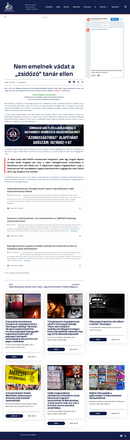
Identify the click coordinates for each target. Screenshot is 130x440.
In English (49, 7)
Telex (7, 273)
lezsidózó (57, 91)
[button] (70, 81)
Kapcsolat (115, 7)
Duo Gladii (87, 7)
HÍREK (58, 7)
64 (95, 7)
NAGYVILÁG (76, 7)
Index (29, 119)
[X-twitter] (125, 436)
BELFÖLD (66, 7)
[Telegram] (121, 436)
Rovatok (103, 7)
